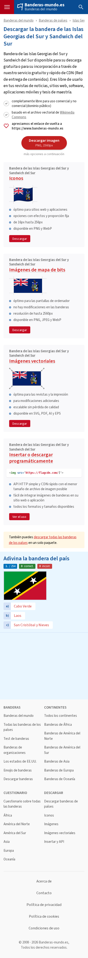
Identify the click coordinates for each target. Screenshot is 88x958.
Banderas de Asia (56, 761)
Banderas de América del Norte (62, 736)
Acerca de (44, 881)
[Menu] (7, 7)
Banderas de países (53, 20)
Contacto (44, 893)
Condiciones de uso (44, 928)
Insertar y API (54, 841)
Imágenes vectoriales (39, 357)
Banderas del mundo (41, 9)
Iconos (39, 174)
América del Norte (17, 824)
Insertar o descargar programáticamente (39, 453)
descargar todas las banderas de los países (43, 540)
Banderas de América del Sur (62, 750)
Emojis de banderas (18, 770)
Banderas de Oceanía (59, 779)
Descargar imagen (44, 142)
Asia (7, 841)
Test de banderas (16, 738)
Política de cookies (44, 916)
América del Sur (15, 833)
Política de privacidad (44, 905)
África (8, 815)
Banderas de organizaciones (15, 750)
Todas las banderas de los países (22, 727)
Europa (9, 850)
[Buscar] (81, 7)
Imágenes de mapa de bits (39, 265)
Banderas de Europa (59, 770)
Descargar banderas (18, 779)
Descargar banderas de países (61, 804)
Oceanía (9, 859)
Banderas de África (58, 724)
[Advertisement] (44, 665)
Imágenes (51, 824)
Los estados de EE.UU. (20, 761)
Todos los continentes (60, 715)
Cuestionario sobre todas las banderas (22, 804)
